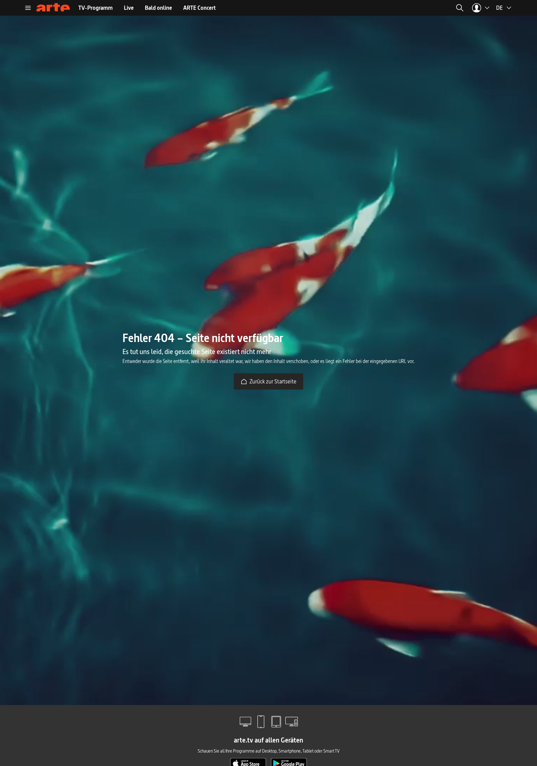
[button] (404, 7)
